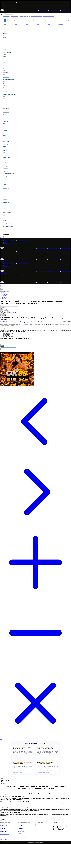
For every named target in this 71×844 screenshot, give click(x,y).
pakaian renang (6, 77)
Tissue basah (5, 206)
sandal (4, 58)
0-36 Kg (4, 125)
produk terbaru (6, 30)
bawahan (4, 66)
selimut (4, 139)
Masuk (2, 237)
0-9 (68, 20)
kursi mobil (5, 121)
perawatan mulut (5, 197)
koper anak (5, 118)
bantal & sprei (6, 141)
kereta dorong (6, 112)
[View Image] (0, 739)
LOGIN (44, 248)
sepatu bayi (4, 54)
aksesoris (4, 74)
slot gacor (11, 340)
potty (4, 215)
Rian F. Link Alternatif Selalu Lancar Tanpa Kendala (45, 748)
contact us (52, 16)
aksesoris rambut (5, 39)
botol (4, 152)
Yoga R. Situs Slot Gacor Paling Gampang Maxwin (46, 763)
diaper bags (5, 133)
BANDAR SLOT (3, 825)
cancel (8, 291)
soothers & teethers (7, 157)
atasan (4, 64)
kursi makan (5, 184)
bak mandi (5, 217)
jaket (3, 87)
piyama (4, 47)
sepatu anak (4, 56)
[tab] (35, 780)
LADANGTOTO (3, 321)
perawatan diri (5, 199)
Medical (4, 210)
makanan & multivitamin (8, 173)
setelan (4, 70)
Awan (27, 26)
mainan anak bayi (6, 228)
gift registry (25, 2)
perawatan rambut (5, 195)
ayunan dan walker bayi (8, 223)
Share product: (3, 351)
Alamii (38, 24)
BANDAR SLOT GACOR (5, 836)
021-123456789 (21, 831)
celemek (4, 159)
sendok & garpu (5, 168)
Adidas (16, 24)
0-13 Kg (4, 123)
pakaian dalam (5, 89)
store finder (40, 16)
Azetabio (38, 26)
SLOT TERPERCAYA (4, 834)
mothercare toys (5, 230)
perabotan (5, 146)
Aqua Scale (61, 24)
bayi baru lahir (5, 114)
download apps (12, 2)
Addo (5, 24)
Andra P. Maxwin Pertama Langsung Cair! (22, 748)
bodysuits (4, 49)
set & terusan (5, 45)
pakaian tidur (6, 108)
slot (23, 330)
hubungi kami (20, 825)
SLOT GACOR (3, 828)
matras (4, 149)
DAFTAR (57, 248)
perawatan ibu (6, 202)
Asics (5, 26)
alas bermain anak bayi (8, 226)
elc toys (4, 232)
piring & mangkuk (5, 166)
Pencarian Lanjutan (3, 287)
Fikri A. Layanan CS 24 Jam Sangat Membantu (22, 763)
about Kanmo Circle (14, 16)
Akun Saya (2, 236)
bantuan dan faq (21, 828)
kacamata (4, 37)
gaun (3, 68)
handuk (4, 220)
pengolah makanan (7, 171)
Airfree (27, 24)
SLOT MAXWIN (3, 831)
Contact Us (68, 248)
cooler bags (4, 181)
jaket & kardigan (5, 72)
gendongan (5, 127)
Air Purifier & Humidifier (7, 212)
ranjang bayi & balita (7, 143)
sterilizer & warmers (7, 155)
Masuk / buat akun (6, 294)
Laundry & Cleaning (6, 208)
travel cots (5, 130)
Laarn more (14, 312)
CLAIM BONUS (9, 348)
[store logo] (9, 14)
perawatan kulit (5, 190)
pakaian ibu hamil (6, 91)
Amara (49, 24)
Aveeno (16, 26)
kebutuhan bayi (6, 41)
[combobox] (5, 286)
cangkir (4, 164)
